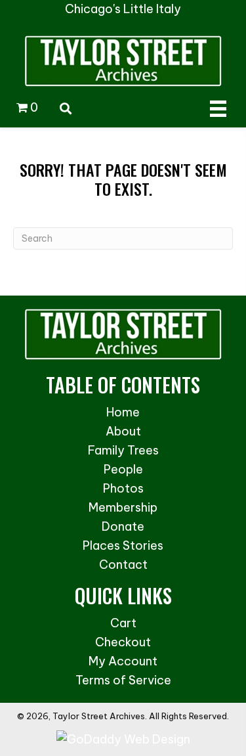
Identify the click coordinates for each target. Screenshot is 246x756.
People (123, 469)
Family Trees (123, 450)
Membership (123, 507)
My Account (123, 661)
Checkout (123, 642)
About (123, 431)
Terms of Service (123, 680)
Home (123, 412)
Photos (123, 488)
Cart (123, 623)
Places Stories (123, 545)
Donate (123, 526)
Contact (123, 564)
